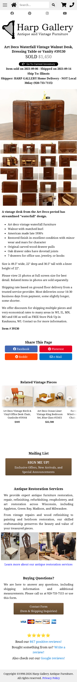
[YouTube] (65, 13)
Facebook (22, 349)
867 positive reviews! (46, 641)
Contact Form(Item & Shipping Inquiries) (38, 609)
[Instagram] (47, 13)
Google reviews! (53, 658)
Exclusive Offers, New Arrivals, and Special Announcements (38, 467)
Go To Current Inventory (41, 64)
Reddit (22, 357)
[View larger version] (38, 114)
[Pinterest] (29, 13)
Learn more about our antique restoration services (38, 564)
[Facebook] (12, 13)
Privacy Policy (51, 678)
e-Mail (57, 357)
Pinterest (57, 349)
